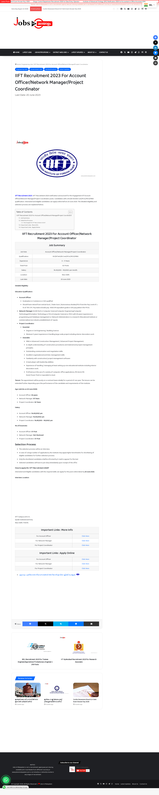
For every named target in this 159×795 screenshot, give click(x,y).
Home (17, 52)
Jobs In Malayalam (46, 784)
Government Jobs (36, 69)
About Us (91, 52)
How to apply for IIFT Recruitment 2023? (34, 223)
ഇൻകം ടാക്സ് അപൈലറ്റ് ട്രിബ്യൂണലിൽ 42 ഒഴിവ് (53, 700)
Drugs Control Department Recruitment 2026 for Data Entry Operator (32, 1)
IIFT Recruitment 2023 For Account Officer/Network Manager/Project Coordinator (44, 215)
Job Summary (25, 218)
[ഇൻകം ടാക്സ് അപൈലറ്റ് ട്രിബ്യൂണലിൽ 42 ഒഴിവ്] (57, 690)
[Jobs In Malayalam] (32, 23)
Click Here (85, 536)
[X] (45, 624)
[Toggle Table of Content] (69, 212)
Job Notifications (42, 52)
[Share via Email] (91, 624)
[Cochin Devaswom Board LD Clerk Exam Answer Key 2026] (86, 690)
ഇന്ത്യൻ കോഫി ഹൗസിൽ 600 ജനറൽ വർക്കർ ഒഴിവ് (26, 700)
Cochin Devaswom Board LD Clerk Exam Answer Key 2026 (84, 700)
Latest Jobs (27, 52)
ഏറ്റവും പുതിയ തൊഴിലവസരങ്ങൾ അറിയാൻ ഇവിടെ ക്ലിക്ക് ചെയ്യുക (47, 574)
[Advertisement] (103, 30)
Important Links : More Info (29, 225)
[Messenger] (76, 624)
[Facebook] (30, 624)
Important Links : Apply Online (30, 227)
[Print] (155, 63)
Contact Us (103, 52)
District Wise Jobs (60, 52)
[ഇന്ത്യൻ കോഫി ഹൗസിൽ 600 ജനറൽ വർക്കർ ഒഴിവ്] (28, 690)
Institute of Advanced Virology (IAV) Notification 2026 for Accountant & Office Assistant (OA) (90, 1)
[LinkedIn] (155, 47)
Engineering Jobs (27, 64)
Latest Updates (77, 52)
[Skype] (60, 624)
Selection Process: (27, 220)
